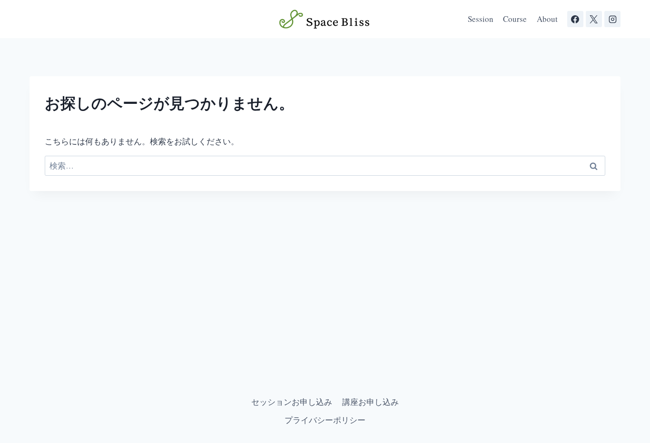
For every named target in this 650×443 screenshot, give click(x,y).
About (547, 18)
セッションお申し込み (291, 401)
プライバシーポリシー (325, 419)
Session (480, 18)
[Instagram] (612, 19)
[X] (594, 19)
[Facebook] (575, 19)
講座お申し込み (370, 401)
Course (515, 18)
